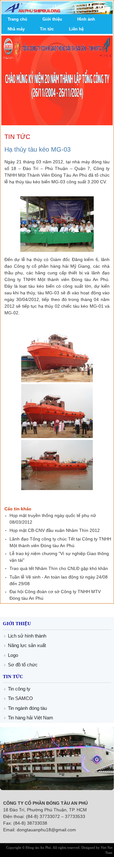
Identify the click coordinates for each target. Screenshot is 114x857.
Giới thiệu (52, 19)
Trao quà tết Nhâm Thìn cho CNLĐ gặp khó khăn (59, 568)
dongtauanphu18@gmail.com (46, 829)
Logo (13, 655)
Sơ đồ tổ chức (23, 664)
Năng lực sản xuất (27, 645)
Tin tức (47, 29)
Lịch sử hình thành (27, 635)
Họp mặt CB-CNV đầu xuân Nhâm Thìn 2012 (55, 530)
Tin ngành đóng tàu (27, 708)
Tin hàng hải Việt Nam (30, 717)
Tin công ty (19, 688)
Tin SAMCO (20, 698)
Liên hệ (76, 29)
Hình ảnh (86, 19)
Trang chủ (17, 19)
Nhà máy (16, 29)
